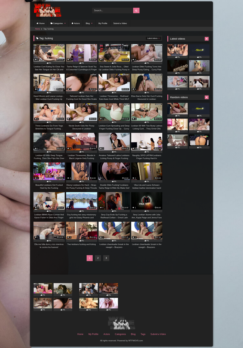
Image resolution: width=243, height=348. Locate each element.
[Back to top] (234, 339)
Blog (88, 23)
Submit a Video (120, 23)
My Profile (102, 23)
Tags (143, 334)
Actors (77, 23)
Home (42, 23)
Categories (58, 23)
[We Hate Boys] (47, 11)
